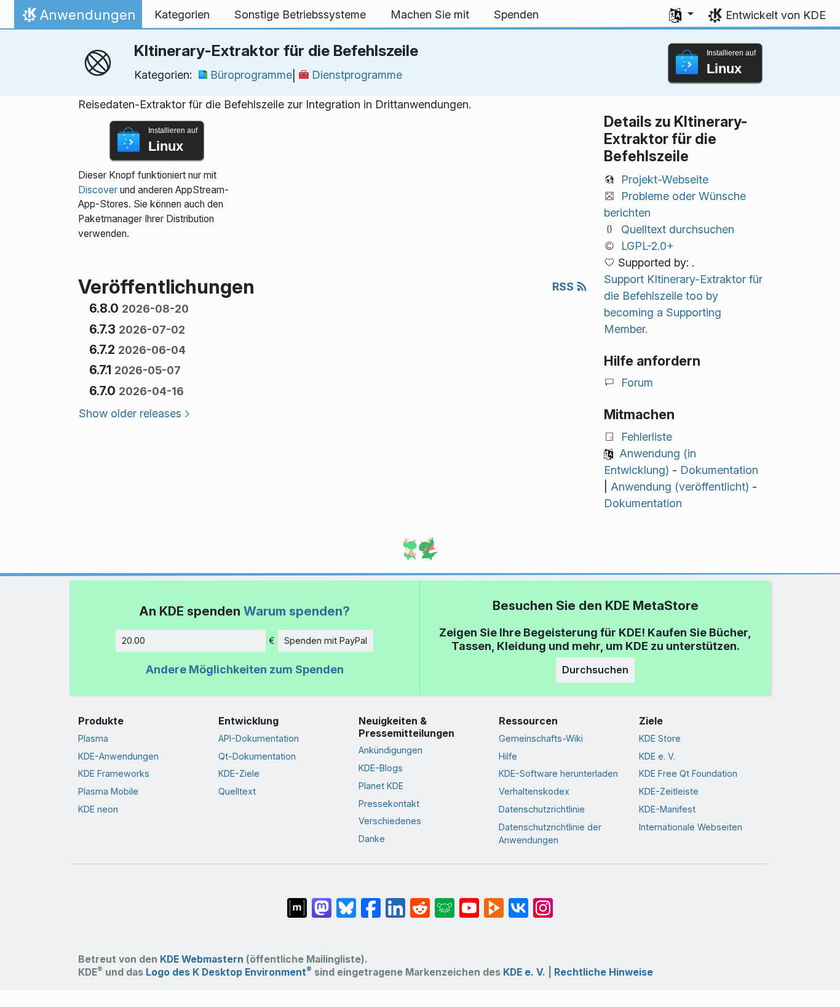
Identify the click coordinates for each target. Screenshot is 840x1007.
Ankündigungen (390, 750)
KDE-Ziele (239, 773)
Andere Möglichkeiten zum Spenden (245, 669)
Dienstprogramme (357, 74)
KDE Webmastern (202, 959)
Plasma (93, 738)
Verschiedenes (390, 821)
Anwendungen (78, 18)
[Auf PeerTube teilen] (494, 902)
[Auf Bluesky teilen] (346, 902)
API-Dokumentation (258, 738)
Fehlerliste (646, 436)
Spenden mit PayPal (325, 640)
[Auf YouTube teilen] (469, 902)
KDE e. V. (657, 756)
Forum (637, 382)
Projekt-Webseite (664, 179)
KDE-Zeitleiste (669, 791)
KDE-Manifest (667, 809)
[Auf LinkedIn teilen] (395, 902)
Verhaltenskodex (534, 791)
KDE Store (660, 738)
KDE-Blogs (381, 768)
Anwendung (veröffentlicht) (680, 486)
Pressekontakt (389, 803)
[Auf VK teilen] (518, 902)
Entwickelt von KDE (776, 15)
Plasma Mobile (108, 791)
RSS (564, 286)
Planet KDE (381, 785)
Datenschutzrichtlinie (542, 809)
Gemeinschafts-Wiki (541, 738)
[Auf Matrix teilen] (297, 902)
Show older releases (130, 413)
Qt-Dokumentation (257, 756)
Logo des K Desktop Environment (229, 972)
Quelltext (237, 791)
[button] (681, 15)
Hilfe (508, 756)
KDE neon (98, 809)
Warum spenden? (297, 611)
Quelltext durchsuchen (677, 229)
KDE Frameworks (113, 773)
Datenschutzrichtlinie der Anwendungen (550, 834)
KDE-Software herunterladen (558, 773)
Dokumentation (719, 469)
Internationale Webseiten (690, 827)
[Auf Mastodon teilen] (321, 902)
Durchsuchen (595, 670)
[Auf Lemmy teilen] (444, 902)
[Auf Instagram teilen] (543, 902)
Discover (97, 190)
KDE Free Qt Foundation (688, 773)
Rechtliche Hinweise (603, 972)
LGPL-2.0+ (647, 245)
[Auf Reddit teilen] (420, 902)
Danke (372, 838)
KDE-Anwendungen (118, 756)
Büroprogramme (251, 74)
